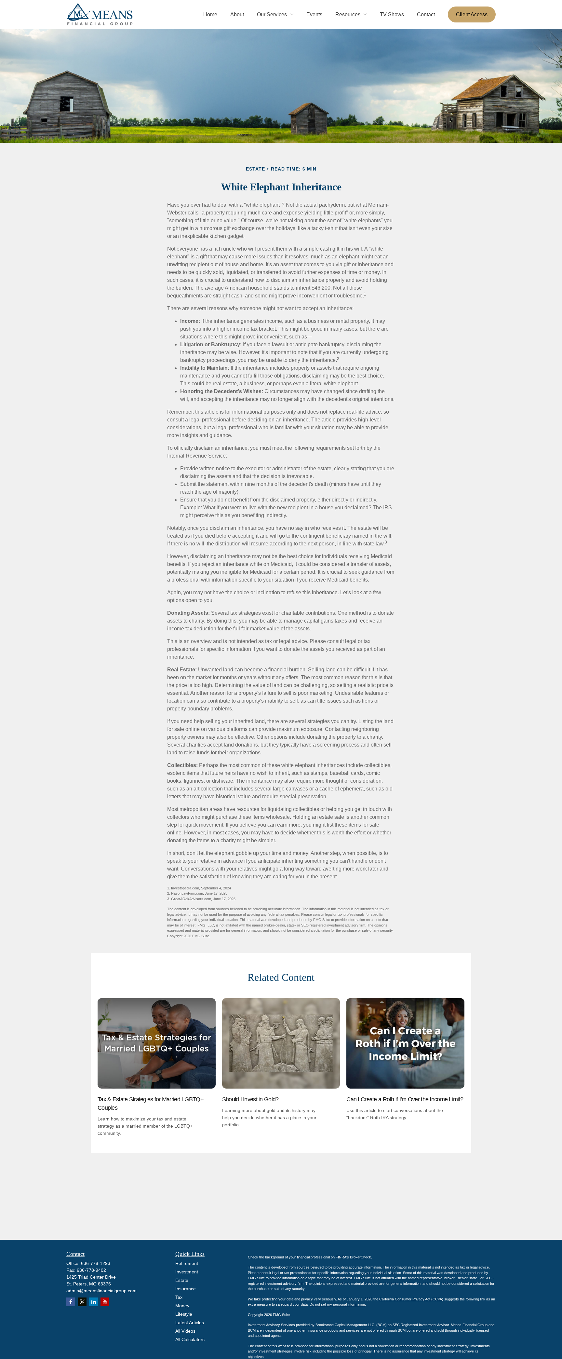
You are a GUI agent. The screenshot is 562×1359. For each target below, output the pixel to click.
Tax (178, 1297)
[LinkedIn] (93, 1301)
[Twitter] (82, 1301)
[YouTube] (104, 1301)
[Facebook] (70, 1301)
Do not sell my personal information (337, 1304)
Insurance (185, 1288)
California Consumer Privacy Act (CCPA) (411, 1299)
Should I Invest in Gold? (250, 1099)
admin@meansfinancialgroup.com (101, 1290)
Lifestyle (183, 1314)
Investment (186, 1271)
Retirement (186, 1263)
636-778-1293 (95, 1263)
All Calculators (190, 1339)
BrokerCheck (360, 1257)
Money (182, 1305)
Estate (181, 1280)
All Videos (185, 1331)
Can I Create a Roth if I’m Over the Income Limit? (404, 1099)
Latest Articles (189, 1322)
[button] (210, 14)
